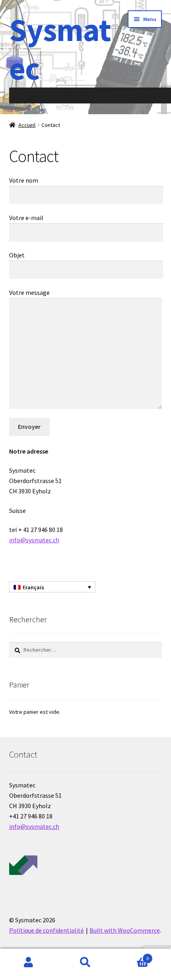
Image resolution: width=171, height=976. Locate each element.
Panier (131, 955)
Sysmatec (60, 49)
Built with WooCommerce (124, 930)
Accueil (26, 125)
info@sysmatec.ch (34, 540)
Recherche (85, 962)
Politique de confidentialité (46, 930)
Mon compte (28, 962)
